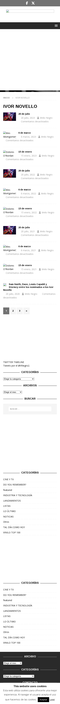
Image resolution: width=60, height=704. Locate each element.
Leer (52, 699)
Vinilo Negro (46, 117)
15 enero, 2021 (29, 269)
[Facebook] (27, 3)
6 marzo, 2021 (28, 250)
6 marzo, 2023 (28, 136)
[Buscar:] (30, 409)
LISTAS (7, 505)
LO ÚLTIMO (9, 511)
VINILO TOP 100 (11, 532)
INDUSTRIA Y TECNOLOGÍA (17, 495)
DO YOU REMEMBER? (14, 484)
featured (7, 489)
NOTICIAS (8, 516)
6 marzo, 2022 (28, 193)
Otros (6, 521)
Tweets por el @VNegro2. (16, 365)
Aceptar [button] (43, 699)
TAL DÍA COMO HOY (14, 527)
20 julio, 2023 (28, 117)
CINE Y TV (8, 479)
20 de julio (24, 114)
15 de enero (25, 151)
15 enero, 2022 (29, 212)
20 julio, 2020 (13, 293)
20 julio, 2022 (28, 174)
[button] (55, 25)
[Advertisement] (30, 60)
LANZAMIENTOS (12, 500)
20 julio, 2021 (28, 231)
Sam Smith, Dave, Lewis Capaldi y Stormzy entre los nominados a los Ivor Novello (28, 287)
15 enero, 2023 (29, 155)
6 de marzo (24, 133)
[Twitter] (33, 3)
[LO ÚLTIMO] (9, 116)
